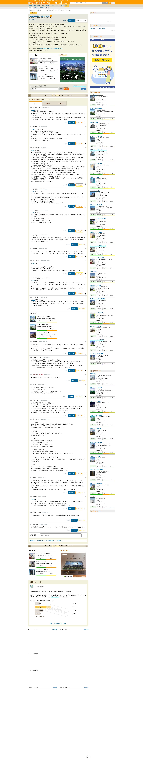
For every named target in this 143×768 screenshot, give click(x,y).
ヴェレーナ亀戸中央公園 (96, 415)
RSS (34, 19)
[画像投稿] (31, 535)
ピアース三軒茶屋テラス (96, 108)
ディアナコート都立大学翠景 (97, 258)
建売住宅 (36, 7)
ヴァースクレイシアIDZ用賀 (97, 340)
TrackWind (113, 30)
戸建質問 (41, 7)
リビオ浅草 (92, 497)
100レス (67, 95)
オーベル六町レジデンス (96, 442)
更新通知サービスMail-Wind (79, 86)
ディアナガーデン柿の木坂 (96, 353)
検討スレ (52, 62)
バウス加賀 (92, 373)
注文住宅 (31, 7)
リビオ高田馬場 (94, 122)
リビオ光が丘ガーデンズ (96, 204)
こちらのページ (55, 597)
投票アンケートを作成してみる (58, 623)
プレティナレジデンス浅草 (96, 469)
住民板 (34, 5)
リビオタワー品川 (94, 177)
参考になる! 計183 (81, 20)
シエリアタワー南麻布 (95, 401)
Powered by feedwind (111, 21)
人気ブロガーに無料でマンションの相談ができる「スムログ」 (46, 540)
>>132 (33, 499)
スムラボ (58, 5)
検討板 (30, 5)
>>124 (33, 300)
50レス (62, 95)
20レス (57, 95)
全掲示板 (56, 2)
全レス (71, 95)
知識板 (43, 5)
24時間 (66, 89)
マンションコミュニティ (39, 2)
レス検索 (60, 103)
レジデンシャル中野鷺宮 (96, 232)
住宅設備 (47, 7)
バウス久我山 (93, 271)
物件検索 (60, 2)
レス (35, 103)
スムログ (52, 5)
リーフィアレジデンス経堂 (96, 483)
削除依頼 (65, 20)
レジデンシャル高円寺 (95, 326)
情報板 (38, 5)
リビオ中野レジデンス (95, 285)
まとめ (62, 5)
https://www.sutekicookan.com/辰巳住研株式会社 (50, 48)
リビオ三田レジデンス (95, 428)
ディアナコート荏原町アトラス (97, 299)
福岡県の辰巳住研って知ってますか (39, 16)
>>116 (33, 129)
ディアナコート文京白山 (96, 136)
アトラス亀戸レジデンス (96, 163)
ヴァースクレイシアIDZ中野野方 (98, 218)
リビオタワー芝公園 (95, 456)
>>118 (33, 191)
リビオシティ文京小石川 (96, 387)
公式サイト (42, 62)
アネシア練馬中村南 (95, 191)
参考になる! (79, 122)
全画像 (31, 19)
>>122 (33, 263)
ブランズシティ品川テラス (96, 312)
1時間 (61, 89)
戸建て (66, 5)
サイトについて (65, 2)
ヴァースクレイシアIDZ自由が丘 (98, 246)
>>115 (33, 110)
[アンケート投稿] (35, 535)
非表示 (65, 122)
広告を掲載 (54, 629)
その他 (47, 5)
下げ (39, 535)
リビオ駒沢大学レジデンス (96, 95)
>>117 (33, 150)
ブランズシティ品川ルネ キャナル (98, 150)
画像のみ (48, 103)
